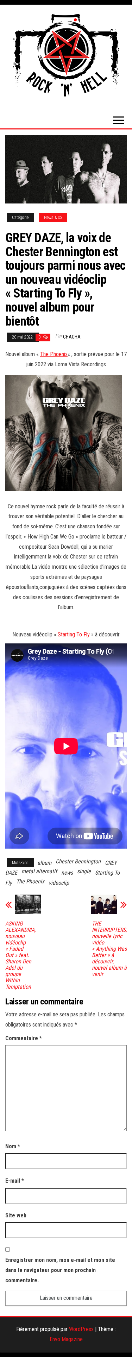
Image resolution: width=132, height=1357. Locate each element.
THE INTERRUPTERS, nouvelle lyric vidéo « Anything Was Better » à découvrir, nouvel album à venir (109, 949)
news (67, 872)
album (44, 863)
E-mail (14, 1180)
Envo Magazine (66, 1339)
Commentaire (23, 1038)
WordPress (81, 1329)
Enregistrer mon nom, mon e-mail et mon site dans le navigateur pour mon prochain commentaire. (60, 1270)
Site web (15, 1215)
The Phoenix (54, 354)
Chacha (72, 337)
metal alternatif (39, 871)
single (84, 871)
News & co (53, 217)
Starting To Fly (74, 634)
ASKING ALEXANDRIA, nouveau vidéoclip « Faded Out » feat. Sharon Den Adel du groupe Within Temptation (20, 955)
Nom (12, 1146)
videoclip (59, 883)
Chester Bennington (78, 861)
